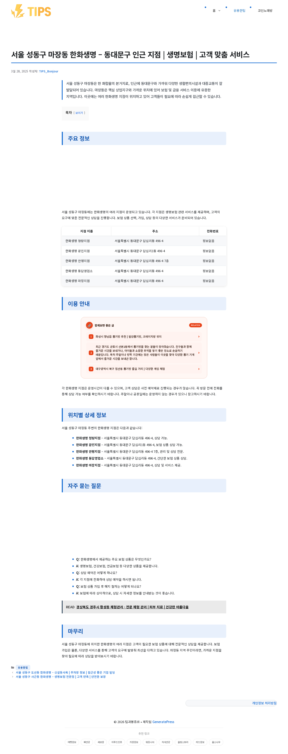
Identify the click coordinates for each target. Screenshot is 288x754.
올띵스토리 (183, 742)
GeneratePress (163, 721)
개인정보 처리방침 (264, 703)
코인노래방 (265, 10)
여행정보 (72, 742)
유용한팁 (239, 10)
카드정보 (200, 742)
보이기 (79, 113)
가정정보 (134, 742)
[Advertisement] (144, 177)
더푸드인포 (117, 742)
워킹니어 (150, 742)
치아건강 (166, 742)
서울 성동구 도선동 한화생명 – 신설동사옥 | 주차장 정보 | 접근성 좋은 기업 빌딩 (65, 672)
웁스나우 (216, 742)
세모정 (101, 742)
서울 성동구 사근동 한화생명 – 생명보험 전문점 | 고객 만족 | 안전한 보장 (61, 676)
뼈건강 (87, 742)
